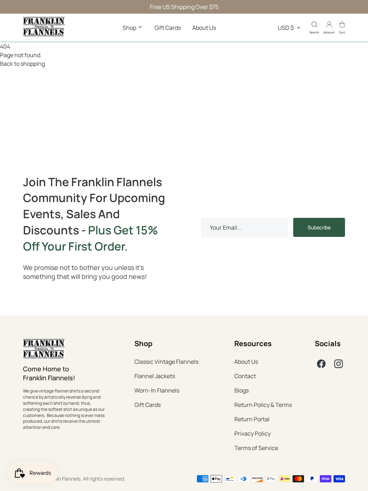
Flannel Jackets (154, 376)
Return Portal (252, 419)
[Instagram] (338, 363)
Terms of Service (256, 448)
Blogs (241, 390)
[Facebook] (321, 363)
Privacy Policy (252, 433)
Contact (245, 376)
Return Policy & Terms (263, 405)
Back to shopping (22, 64)
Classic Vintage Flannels (166, 362)
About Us (204, 28)
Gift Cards (168, 28)
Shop (130, 28)
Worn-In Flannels (156, 390)
